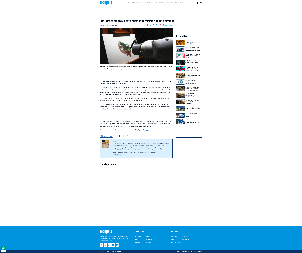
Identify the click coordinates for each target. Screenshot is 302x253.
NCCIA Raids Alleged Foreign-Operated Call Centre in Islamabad (191, 82)
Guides (172, 239)
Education (174, 3)
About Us (179, 251)
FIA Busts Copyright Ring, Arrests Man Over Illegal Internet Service (191, 62)
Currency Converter (175, 242)
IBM (117, 136)
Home (127, 3)
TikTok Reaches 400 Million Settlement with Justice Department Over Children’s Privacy (192, 69)
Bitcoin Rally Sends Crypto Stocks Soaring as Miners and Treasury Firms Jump (192, 89)
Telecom (137, 242)
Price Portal (173, 236)
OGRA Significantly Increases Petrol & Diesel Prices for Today (192, 55)
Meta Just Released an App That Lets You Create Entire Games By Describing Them (192, 49)
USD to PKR (185, 236)
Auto (167, 3)
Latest (133, 3)
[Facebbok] (101, 245)
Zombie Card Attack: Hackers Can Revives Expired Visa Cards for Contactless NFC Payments (192, 76)
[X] (150, 25)
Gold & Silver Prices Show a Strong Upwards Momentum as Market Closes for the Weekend (192, 43)
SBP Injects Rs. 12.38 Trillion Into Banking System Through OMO (192, 102)
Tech (138, 3)
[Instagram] (109, 245)
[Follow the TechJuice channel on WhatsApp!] (3, 248)
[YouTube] (113, 245)
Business (161, 3)
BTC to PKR (185, 239)
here (147, 130)
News (105, 8)
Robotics (127, 136)
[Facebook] (147, 25)
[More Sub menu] (185, 3)
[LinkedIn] (153, 25)
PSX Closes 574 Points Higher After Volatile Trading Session (192, 115)
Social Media (148, 239)
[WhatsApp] (156, 25)
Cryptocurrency (149, 242)
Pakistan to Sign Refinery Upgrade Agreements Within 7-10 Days (192, 108)
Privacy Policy (194, 251)
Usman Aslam (116, 141)
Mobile (155, 3)
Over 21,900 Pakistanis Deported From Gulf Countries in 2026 (191, 95)
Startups (148, 3)
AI (142, 3)
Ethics (200, 251)
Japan (121, 136)
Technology (138, 236)
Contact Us (186, 251)
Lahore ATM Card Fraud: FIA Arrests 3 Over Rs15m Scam (192, 121)
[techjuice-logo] (107, 3)
